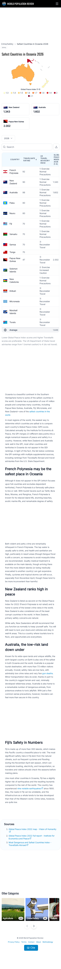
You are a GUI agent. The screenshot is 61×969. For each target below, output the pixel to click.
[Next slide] (34, 926)
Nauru (12, 213)
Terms (23, 942)
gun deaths (47, 673)
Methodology (48, 942)
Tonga (12, 252)
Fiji (11, 223)
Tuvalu (13, 322)
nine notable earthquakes (29, 788)
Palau (12, 203)
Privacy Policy (14, 942)
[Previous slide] (27, 926)
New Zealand (14, 107)
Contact (31, 942)
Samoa (13, 244)
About (38, 942)
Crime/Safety (7, 44)
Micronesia (15, 301)
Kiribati (13, 291)
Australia (42, 107)
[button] (57, 3)
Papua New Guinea (16, 122)
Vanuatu (13, 234)
